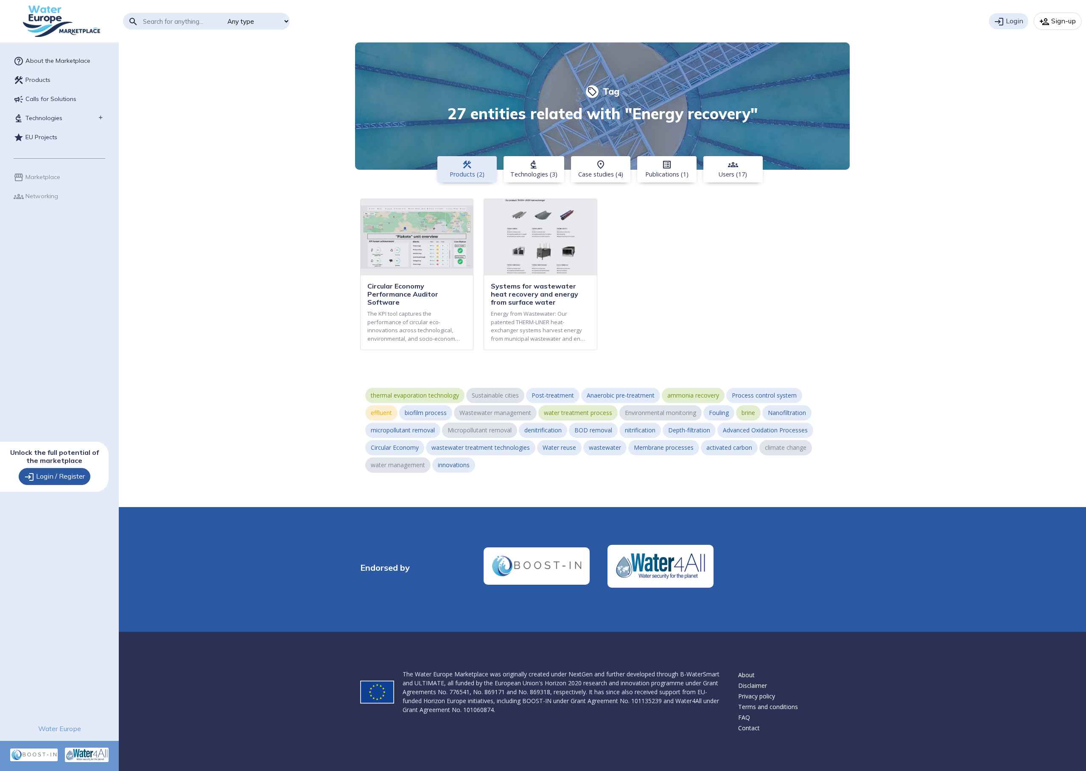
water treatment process (578, 413)
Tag (603, 91)
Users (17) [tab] (733, 169)
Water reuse (559, 447)
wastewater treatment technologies (480, 447)
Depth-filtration (689, 430)
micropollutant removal (403, 430)
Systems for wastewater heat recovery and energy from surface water (534, 294)
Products (32, 80)
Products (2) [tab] (467, 169)
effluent (381, 413)
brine (748, 413)
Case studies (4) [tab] (600, 169)
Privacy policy (756, 696)
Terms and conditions (768, 707)
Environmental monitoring (660, 413)
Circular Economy (395, 447)
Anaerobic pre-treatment (621, 395)
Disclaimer (752, 685)
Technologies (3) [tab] (533, 169)
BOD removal (593, 430)
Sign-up (1057, 22)
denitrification (543, 430)
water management (398, 465)
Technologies (38, 118)
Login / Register (54, 477)
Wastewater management (495, 413)
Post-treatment (553, 395)
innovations (454, 465)
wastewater (605, 447)
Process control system (764, 395)
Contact (749, 728)
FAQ (744, 717)
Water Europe (59, 728)
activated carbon (729, 447)
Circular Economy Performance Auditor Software (402, 294)
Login (1008, 22)
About (746, 675)
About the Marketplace (52, 61)
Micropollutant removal (480, 430)
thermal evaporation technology (415, 395)
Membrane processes (664, 447)
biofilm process (426, 413)
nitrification (640, 430)
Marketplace (37, 177)
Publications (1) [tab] (667, 169)
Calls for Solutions (45, 99)
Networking (36, 196)
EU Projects (35, 137)
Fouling (719, 413)
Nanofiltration (787, 413)
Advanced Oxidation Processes (765, 430)
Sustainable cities (495, 395)
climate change (785, 447)
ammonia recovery (693, 395)
